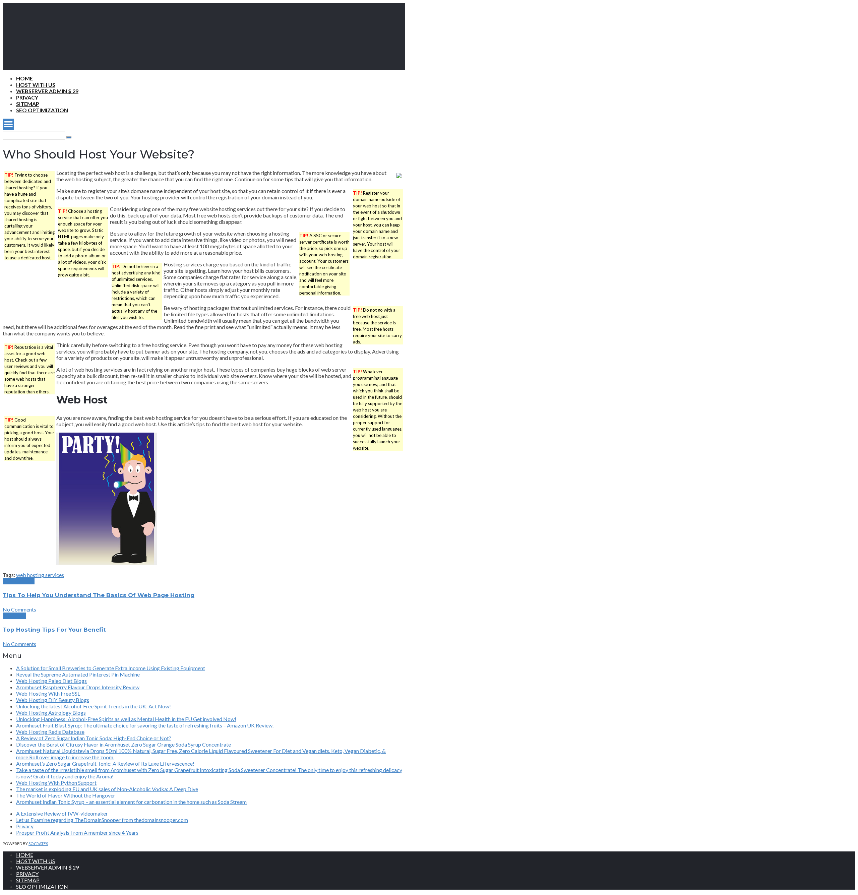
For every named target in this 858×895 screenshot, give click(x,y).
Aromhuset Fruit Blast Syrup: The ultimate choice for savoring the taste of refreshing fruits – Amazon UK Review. (144, 725)
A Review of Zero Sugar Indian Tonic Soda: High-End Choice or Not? (93, 738)
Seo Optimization (42, 110)
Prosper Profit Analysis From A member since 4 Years (77, 832)
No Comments (19, 609)
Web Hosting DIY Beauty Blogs (52, 700)
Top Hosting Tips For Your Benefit (54, 629)
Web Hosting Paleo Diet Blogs (51, 681)
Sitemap (27, 104)
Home (24, 78)
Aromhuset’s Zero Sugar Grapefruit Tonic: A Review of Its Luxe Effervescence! (105, 763)
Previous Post (19, 581)
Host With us (35, 84)
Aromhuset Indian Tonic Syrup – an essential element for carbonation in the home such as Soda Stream (131, 801)
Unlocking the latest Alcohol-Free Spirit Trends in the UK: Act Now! (93, 706)
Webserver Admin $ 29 (47, 91)
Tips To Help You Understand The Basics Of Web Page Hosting (98, 595)
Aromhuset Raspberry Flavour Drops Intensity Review (77, 687)
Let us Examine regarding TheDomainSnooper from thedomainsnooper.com (102, 820)
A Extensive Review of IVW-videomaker (62, 813)
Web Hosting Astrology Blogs (51, 712)
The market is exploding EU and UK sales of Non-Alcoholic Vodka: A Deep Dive (107, 789)
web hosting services (40, 575)
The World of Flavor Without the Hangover (65, 795)
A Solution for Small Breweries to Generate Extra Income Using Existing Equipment (110, 668)
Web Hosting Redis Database (50, 731)
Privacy (27, 97)
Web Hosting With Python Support (56, 782)
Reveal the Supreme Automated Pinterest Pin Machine (78, 674)
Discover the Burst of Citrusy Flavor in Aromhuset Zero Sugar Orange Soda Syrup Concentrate (123, 744)
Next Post (14, 616)
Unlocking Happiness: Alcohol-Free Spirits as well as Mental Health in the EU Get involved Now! (126, 719)
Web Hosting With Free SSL (48, 693)
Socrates (38, 843)
